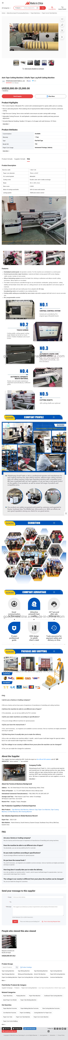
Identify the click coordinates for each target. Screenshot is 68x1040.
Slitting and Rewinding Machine (26, 974)
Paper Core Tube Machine (23, 1017)
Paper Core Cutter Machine (41, 1017)
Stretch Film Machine (40, 974)
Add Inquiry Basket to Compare (34, 69)
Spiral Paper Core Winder (10, 1000)
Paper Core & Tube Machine (49, 13)
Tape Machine (16, 809)
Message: (9, 906)
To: (11, 902)
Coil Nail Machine (12, 811)
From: (10, 897)
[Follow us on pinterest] (65, 1028)
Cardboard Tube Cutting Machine (53, 995)
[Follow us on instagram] (60, 1028)
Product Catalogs (27, 967)
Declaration (52, 1035)
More (3, 1024)
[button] (3, 3)
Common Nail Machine (56, 977)
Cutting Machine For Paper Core (43, 1012)
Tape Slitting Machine (24, 971)
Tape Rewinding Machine (41, 971)
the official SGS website (44, 759)
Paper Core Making (25, 1012)
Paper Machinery (35, 13)
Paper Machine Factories (10, 1008)
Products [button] (17, 8)
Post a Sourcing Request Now (51, 921)
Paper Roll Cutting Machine (57, 974)
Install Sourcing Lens (10, 1031)
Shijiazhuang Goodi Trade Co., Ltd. (15, 81)
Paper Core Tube (7, 1017)
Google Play (17, 1028)
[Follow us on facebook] (55, 1028)
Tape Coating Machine (8, 971)
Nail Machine (24, 809)
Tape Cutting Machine (56, 971)
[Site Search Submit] (43, 8)
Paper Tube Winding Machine (28, 1000)
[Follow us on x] (57, 1028)
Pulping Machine (20, 995)
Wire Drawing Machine (25, 811)
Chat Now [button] (52, 96)
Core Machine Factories (9, 1012)
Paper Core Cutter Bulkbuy (10, 1021)
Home (3, 13)
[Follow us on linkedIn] (48, 1031)
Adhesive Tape (33, 809)
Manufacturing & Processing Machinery (18, 13)
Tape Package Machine (8, 974)
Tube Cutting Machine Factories (51, 1008)
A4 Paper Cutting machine (41, 977)
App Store (6, 1028)
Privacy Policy (61, 1035)
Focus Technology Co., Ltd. (21, 1035)
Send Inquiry (17, 96)
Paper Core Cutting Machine (25, 977)
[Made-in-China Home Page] (34, 3)
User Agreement (43, 1035)
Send (15, 921)
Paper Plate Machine (34, 995)
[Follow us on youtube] (62, 1028)
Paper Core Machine (44, 809)
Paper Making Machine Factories (30, 1008)
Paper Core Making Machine (9, 977)
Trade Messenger (29, 1028)
